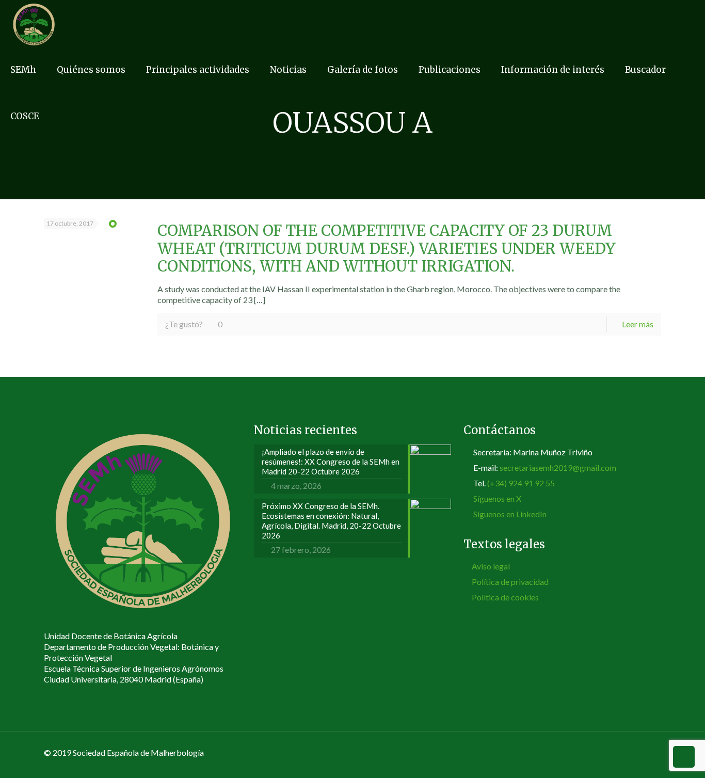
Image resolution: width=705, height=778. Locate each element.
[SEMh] (33, 23)
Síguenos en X (497, 498)
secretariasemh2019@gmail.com (558, 467)
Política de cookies (505, 597)
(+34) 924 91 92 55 (521, 483)
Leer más (637, 324)
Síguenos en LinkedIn (510, 514)
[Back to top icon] (650, 753)
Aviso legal (491, 566)
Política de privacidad (510, 581)
